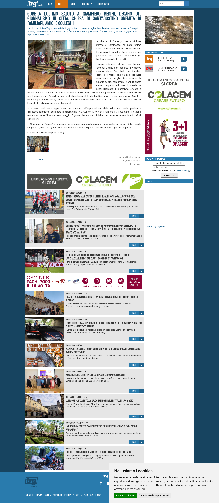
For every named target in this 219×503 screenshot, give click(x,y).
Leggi (134, 215)
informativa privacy (182, 171)
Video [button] (73, 4)
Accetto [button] (120, 495)
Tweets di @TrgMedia (155, 226)
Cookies (47, 494)
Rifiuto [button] (131, 495)
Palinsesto (57, 494)
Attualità (84, 423)
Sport (83, 193)
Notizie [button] (61, 4)
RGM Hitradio (95, 494)
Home (51, 4)
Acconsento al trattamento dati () (171, 171)
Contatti (29, 494)
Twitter (40, 159)
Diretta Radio (103, 4)
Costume (85, 345)
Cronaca (84, 319)
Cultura (84, 293)
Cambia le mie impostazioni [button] (154, 495)
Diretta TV (87, 4)
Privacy (38, 494)
